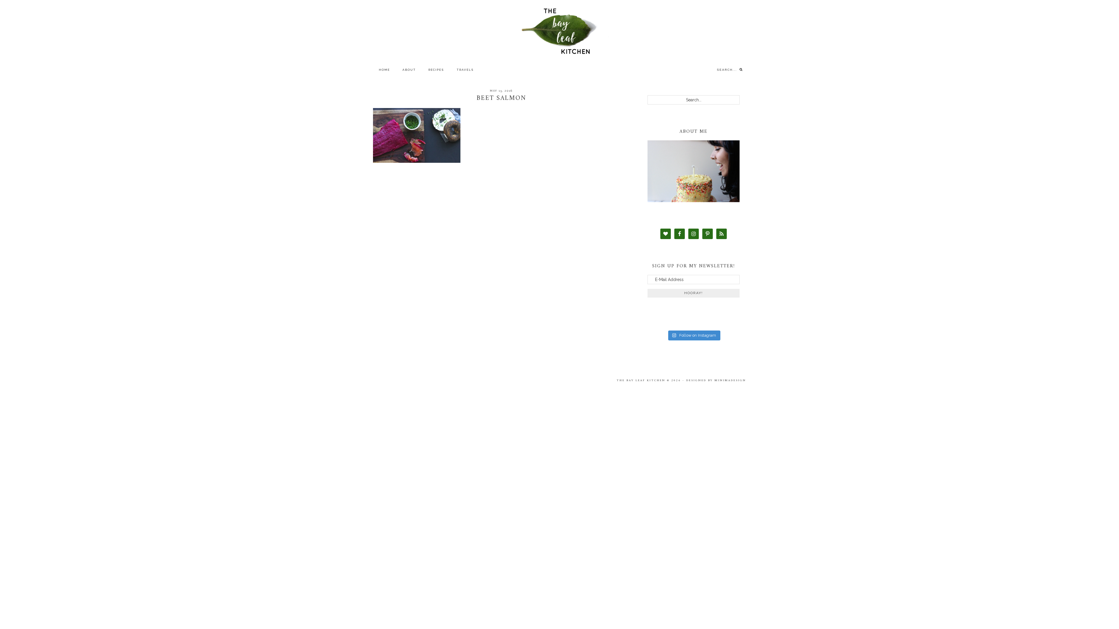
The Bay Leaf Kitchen (559, 31)
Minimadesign (730, 380)
